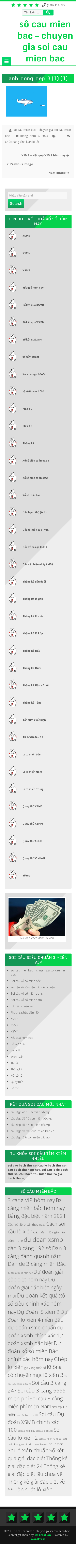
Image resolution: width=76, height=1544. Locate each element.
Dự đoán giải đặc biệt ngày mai (35, 1287)
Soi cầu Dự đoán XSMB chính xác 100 (36, 1421)
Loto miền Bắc (31, 754)
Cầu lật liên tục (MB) (35, 529)
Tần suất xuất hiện (34, 720)
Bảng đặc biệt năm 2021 (37, 1215)
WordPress (38, 1539)
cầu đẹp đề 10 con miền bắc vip (31, 1118)
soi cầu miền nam (48, 1438)
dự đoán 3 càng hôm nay (20, 1272)
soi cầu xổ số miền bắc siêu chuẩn (33, 987)
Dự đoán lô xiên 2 (38, 1311)
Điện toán (17, 1056)
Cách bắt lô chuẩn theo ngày (26, 1224)
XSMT (26, 270)
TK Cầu (15, 1063)
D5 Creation (43, 1535)
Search (16, 203)
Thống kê (28, 443)
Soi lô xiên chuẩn (28, 1450)
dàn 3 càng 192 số (29, 1248)
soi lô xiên (56, 1444)
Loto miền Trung (33, 789)
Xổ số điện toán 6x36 (35, 460)
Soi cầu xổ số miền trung (27, 993)
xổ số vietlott (30, 357)
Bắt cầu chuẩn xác (22, 1006)
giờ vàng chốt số (35, 1368)
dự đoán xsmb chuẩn (32, 1327)
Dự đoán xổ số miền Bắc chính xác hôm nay (34, 1351)
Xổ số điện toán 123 (35, 478)
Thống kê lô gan (32, 599)
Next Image (57, 173)
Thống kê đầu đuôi (34, 581)
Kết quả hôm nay (22, 1038)
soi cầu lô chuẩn (44, 1430)
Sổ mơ (26, 875)
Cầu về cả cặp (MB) (34, 547)
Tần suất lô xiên (33, 1489)
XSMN (26, 253)
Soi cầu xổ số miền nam (26, 1000)
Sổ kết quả (18, 1044)
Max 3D (27, 408)
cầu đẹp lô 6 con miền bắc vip (30, 1137)
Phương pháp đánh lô (25, 1012)
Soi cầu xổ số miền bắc (26, 981)
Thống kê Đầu (31, 650)
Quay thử (17, 1082)
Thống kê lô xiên (33, 616)
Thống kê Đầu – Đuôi (35, 685)
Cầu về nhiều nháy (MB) (37, 564)
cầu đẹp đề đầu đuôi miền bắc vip (32, 1131)
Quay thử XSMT (32, 841)
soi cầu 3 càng (24, 1384)
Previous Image (21, 164)
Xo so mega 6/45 (33, 374)
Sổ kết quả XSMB (33, 305)
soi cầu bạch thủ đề (27, 1415)
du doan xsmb (43, 1239)
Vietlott (15, 1050)
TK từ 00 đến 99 (32, 737)
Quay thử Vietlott (33, 858)
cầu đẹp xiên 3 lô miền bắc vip (30, 1112)
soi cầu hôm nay (26, 1430)
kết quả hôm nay (33, 287)
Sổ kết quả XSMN (33, 322)
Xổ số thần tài (31, 495)
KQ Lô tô (16, 1075)
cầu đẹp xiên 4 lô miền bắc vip (30, 1125)
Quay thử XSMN (32, 823)
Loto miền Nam (32, 771)
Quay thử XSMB (32, 806)
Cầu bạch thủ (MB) (34, 512)
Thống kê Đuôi (31, 668)
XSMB (26, 236)
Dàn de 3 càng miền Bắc (37, 1263)
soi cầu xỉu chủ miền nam (34, 1444)
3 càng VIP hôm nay (31, 1200)
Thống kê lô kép (32, 633)
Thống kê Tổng (32, 702)
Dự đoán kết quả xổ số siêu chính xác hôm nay (36, 1303)
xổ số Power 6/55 (33, 391)
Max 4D (27, 426)
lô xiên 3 (53, 1374)
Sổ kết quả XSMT (33, 339)
